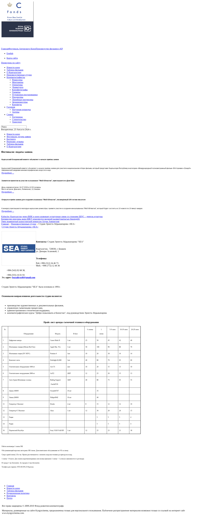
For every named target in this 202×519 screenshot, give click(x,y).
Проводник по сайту (10, 63)
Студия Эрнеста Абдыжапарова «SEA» (20, 227)
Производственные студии (23, 224)
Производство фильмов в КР (49, 49)
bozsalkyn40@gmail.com (23, 277)
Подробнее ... (8, 173)
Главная (5, 49)
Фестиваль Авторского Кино (22, 49)
